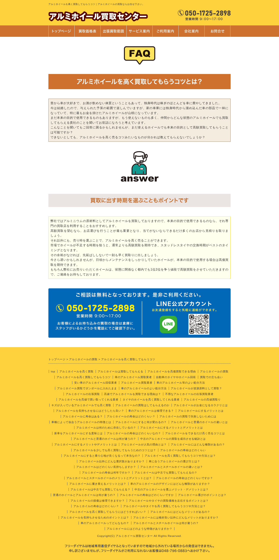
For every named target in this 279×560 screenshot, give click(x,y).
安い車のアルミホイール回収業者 (95, 382)
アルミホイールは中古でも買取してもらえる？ (100, 489)
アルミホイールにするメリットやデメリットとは (85, 444)
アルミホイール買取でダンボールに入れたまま (87, 388)
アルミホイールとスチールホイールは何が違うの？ (166, 523)
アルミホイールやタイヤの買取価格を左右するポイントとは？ (169, 500)
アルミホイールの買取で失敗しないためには (187, 416)
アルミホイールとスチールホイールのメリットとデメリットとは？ (109, 478)
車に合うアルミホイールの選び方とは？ (174, 461)
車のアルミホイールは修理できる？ (151, 410)
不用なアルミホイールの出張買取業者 (189, 394)
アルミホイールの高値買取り (202, 399)
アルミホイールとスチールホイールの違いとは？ (171, 466)
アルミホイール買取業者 (136, 382)
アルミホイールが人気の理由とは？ (144, 444)
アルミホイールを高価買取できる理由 (171, 371)
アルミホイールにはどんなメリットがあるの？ (180, 511)
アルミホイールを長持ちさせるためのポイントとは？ (95, 517)
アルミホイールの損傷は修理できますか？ (98, 500)
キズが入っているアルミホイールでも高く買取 (81, 405)
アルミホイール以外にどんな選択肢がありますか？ (112, 461)
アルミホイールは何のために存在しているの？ (106, 427)
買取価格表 (87, 31)
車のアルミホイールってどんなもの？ (105, 523)
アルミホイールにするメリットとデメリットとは (171, 427)
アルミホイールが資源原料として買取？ (196, 388)
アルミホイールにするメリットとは (201, 410)
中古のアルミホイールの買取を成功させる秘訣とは (173, 438)
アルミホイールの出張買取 (83, 394)
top (53, 371)
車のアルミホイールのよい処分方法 (144, 388)
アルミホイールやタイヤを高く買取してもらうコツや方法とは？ (164, 506)
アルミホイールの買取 (214, 371)
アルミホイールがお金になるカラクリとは (201, 405)
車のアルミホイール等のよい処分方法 (181, 382)
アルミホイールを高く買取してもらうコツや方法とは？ (180, 455)
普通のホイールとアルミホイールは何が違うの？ (84, 494)
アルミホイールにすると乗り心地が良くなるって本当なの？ (102, 455)
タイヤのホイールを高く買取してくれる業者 (151, 399)
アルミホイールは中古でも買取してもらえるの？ (166, 472)
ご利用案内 (165, 33)
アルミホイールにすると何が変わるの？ (141, 422)
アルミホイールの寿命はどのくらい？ (131, 416)
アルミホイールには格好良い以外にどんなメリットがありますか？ (176, 517)
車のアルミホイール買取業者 (133, 377)
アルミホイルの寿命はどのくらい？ (96, 506)
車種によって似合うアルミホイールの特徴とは (81, 422)
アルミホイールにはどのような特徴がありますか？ (139, 528)
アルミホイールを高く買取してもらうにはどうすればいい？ (107, 511)
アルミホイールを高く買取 (76, 371)
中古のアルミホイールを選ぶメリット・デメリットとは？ (172, 489)
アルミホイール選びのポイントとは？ (202, 494)
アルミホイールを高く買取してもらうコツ (84, 377)
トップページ (61, 31)
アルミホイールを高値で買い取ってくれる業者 (88, 399)
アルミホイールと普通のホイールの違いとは (199, 422)
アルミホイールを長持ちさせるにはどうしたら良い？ (90, 410)
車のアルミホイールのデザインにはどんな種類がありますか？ (170, 483)
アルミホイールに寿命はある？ (83, 416)
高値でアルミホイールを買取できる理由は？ (132, 394)
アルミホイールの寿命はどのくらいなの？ (134, 433)
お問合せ (217, 33)
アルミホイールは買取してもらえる (120, 371)
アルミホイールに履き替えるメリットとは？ (97, 483)
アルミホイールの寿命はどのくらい (183, 450)
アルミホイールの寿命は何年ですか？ (106, 472)
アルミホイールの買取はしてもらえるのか (142, 405)
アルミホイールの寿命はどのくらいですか (147, 494)
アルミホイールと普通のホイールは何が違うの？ (104, 438)
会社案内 (189, 33)
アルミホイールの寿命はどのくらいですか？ (184, 478)
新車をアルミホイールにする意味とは (78, 433)
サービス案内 (139, 33)
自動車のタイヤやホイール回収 (176, 377)
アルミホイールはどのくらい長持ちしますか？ (106, 466)
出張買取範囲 (113, 31)
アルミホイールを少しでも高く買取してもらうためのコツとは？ (114, 450)
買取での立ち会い (211, 377)
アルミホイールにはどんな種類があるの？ (198, 444)
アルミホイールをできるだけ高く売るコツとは (195, 433)
